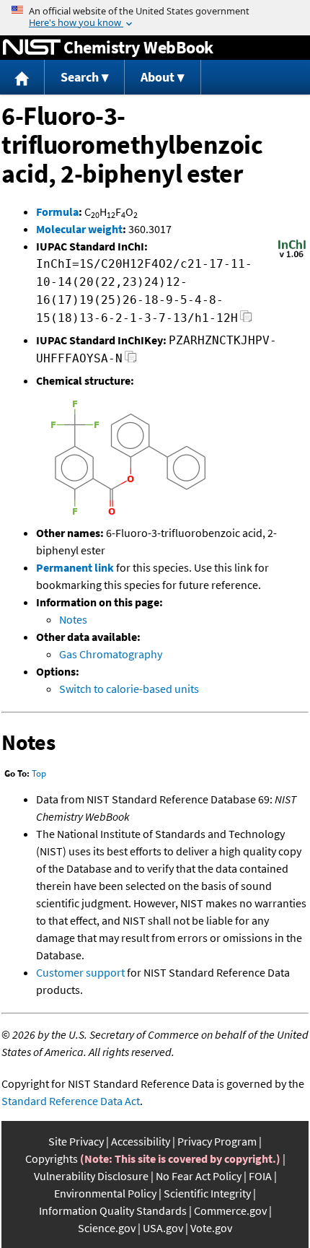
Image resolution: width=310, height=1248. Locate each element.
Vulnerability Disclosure (91, 1176)
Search (80, 77)
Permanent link (75, 567)
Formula (57, 211)
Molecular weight (79, 229)
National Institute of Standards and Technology (32, 47)
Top (39, 773)
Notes (73, 619)
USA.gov (163, 1228)
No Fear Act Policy (199, 1176)
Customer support (80, 972)
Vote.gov (211, 1228)
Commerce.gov (230, 1210)
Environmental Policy (105, 1193)
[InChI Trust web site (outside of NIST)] (292, 256)
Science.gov (107, 1228)
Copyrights (51, 1158)
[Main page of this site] (22, 77)
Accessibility (140, 1141)
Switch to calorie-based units (129, 688)
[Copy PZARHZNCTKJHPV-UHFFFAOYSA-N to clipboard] (131, 360)
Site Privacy (76, 1141)
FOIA (260, 1176)
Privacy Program (217, 1141)
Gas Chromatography (110, 654)
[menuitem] (22, 77)
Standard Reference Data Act (70, 1101)
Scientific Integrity (207, 1193)
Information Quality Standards (113, 1210)
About (157, 77)
